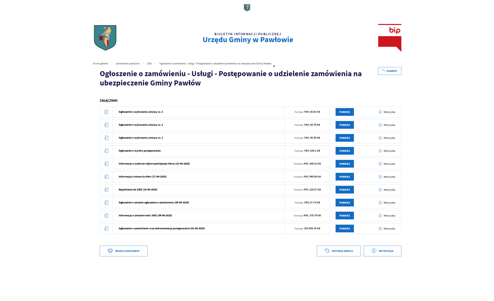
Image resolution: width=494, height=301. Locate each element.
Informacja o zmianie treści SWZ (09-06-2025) (145, 215)
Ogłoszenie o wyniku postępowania (140, 151)
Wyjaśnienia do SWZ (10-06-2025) (138, 189)
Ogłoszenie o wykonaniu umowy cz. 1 (141, 138)
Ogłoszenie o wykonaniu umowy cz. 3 (141, 112)
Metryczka (389, 112)
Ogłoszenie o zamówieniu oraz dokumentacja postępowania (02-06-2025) (162, 228)
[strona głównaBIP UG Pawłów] (105, 38)
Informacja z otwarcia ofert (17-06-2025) (143, 176)
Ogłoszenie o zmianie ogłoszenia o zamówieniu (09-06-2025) (154, 202)
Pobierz (344, 112)
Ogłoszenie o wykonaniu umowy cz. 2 (141, 125)
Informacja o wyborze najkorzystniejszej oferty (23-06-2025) (154, 163)
